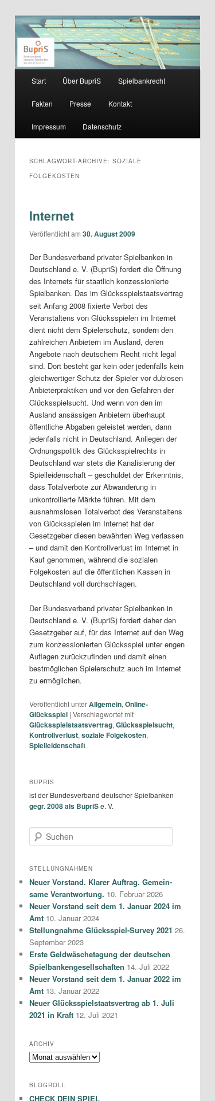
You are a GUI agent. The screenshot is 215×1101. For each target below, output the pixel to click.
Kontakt (120, 103)
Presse (80, 103)
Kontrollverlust (53, 735)
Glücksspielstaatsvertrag (70, 724)
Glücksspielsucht (144, 724)
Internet (51, 215)
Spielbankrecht (141, 80)
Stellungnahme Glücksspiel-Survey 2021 (101, 930)
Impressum (49, 126)
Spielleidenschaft (57, 745)
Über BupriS (81, 80)
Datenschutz (102, 126)
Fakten (42, 103)
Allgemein (105, 704)
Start (39, 80)
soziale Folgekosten (113, 735)
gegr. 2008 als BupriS (64, 806)
